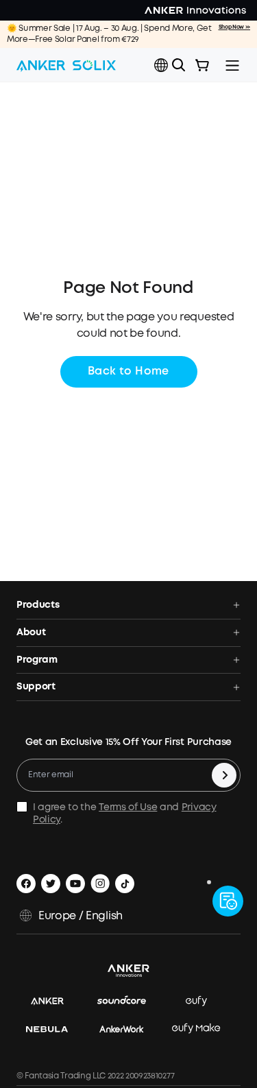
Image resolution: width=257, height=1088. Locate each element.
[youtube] (75, 883)
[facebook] (26, 883)
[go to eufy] (203, 1002)
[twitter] (50, 883)
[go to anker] (54, 1002)
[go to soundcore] (128, 1002)
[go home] (66, 65)
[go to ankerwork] (128, 1029)
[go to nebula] (54, 1029)
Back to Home (128, 371)
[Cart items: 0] (202, 65)
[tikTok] (124, 883)
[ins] (100, 883)
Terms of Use (128, 807)
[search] (179, 65)
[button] (161, 65)
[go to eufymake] (203, 1029)
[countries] (162, 65)
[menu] (232, 65)
